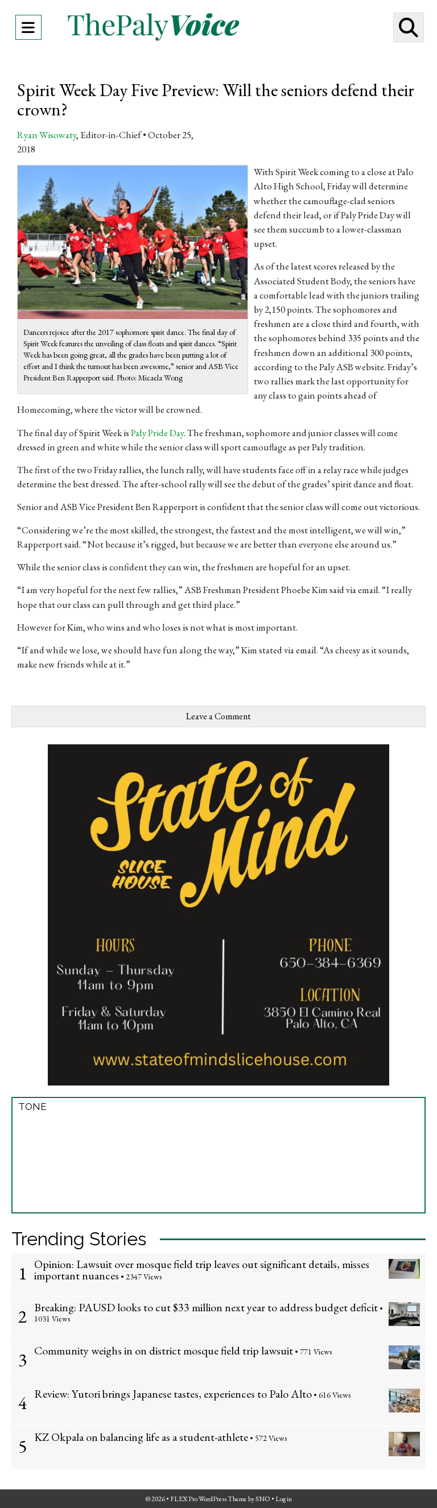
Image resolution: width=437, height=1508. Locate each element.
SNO (262, 1498)
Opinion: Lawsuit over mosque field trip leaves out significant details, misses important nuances (201, 1270)
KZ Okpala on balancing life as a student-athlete (141, 1437)
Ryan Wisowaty (46, 135)
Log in (283, 1498)
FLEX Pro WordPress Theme (208, 1498)
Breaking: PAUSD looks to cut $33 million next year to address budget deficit (206, 1307)
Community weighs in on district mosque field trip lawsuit (163, 1350)
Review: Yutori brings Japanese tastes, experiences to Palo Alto (173, 1393)
